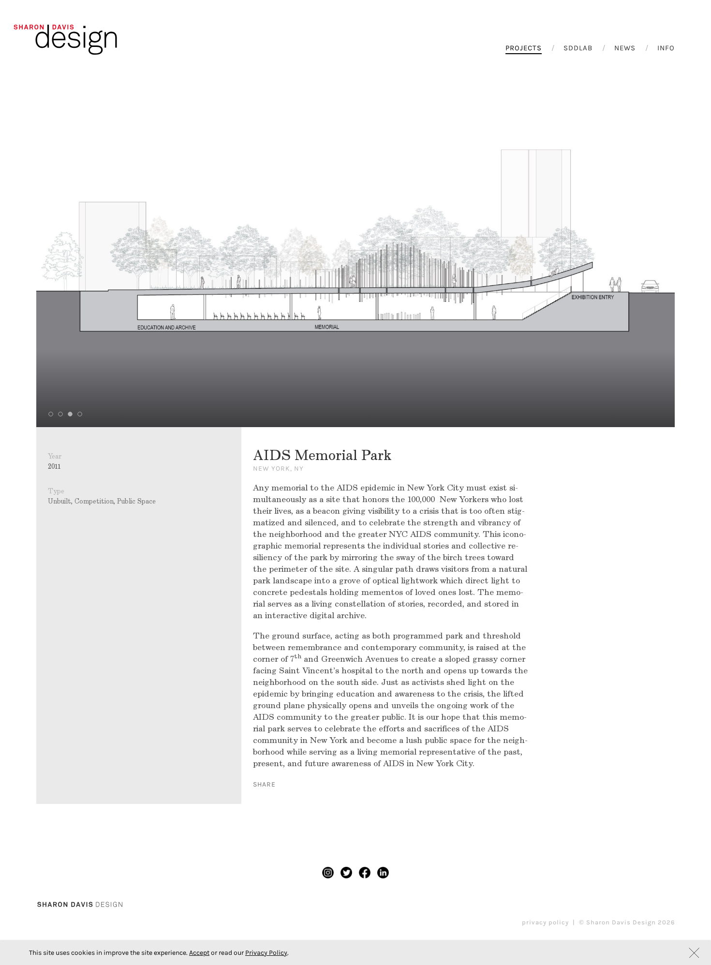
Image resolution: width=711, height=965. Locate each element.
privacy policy (545, 922)
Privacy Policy (266, 953)
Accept (199, 953)
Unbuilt (59, 501)
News (625, 48)
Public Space (136, 501)
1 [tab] (51, 414)
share (264, 784)
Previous (93, 249)
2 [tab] (60, 414)
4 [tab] (80, 414)
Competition (94, 501)
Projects (523, 48)
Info (666, 48)
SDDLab (577, 48)
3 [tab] (70, 414)
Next (617, 249)
